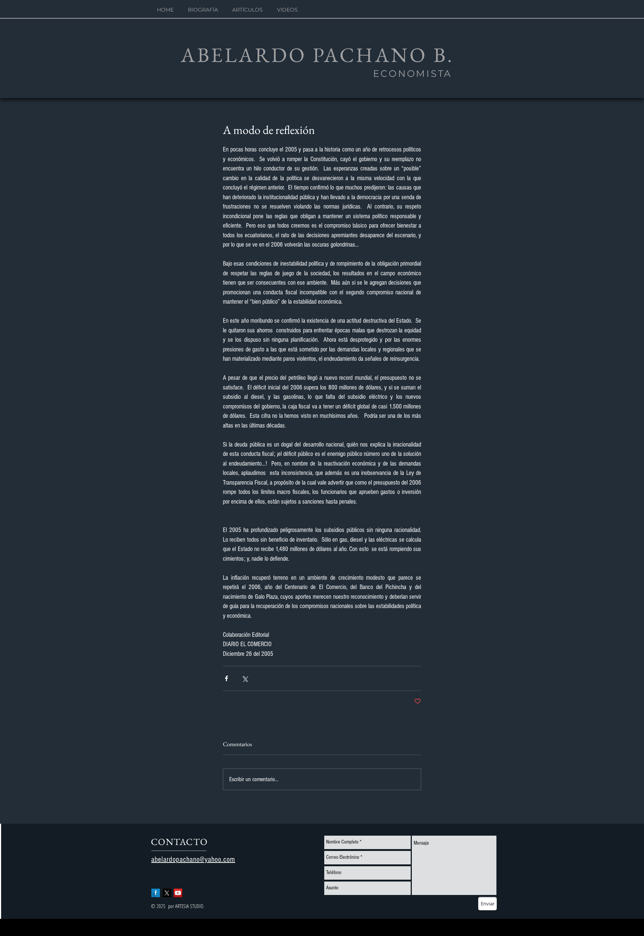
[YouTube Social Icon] (178, 893)
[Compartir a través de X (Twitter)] (244, 678)
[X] (166, 893)
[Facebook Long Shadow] (155, 893)
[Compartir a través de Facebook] (226, 678)
